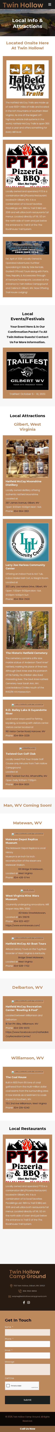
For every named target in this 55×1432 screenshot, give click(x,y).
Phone (9, 1338)
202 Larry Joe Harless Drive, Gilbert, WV (26, 586)
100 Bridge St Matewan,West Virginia (30, 871)
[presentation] (22, 1386)
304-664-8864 (30, 1291)
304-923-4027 (21, 921)
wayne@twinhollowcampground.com (29, 1296)
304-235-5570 (21, 1028)
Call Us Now (27, 1428)
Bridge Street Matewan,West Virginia (31, 959)
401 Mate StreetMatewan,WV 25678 (32, 915)
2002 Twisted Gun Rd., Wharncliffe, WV (26, 776)
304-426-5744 (22, 877)
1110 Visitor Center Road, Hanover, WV (25, 731)
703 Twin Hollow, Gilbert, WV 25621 (29, 1285)
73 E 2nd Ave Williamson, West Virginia (26, 1103)
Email (8, 1350)
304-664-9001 (21, 784)
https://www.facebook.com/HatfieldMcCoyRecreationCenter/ (27, 1034)
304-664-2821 (21, 511)
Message (9, 1361)
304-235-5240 (21, 1107)
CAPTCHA (9, 1378)
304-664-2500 (22, 599)
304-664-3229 (21, 735)
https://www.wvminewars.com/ (23, 925)
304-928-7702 (21, 965)
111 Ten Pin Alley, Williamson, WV (22, 1023)
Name (9, 1327)
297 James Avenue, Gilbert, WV (22, 502)
